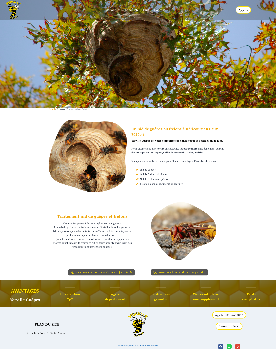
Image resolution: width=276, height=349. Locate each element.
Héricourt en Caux (202, 129)
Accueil (116, 10)
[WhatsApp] (229, 346)
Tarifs (147, 10)
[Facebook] (220, 346)
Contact (159, 10)
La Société (42, 333)
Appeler (243, 10)
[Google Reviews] (237, 346)
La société (132, 10)
